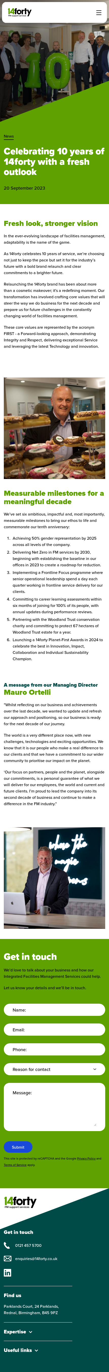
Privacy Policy (86, 1158)
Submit (18, 1147)
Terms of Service (15, 1165)
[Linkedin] (7, 1272)
